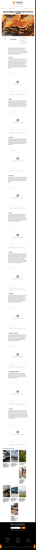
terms (19, 284)
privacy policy (23, 284)
